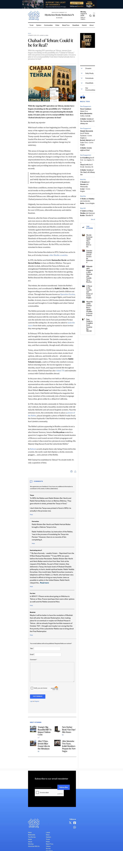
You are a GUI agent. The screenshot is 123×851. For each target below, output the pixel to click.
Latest (48, 833)
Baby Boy (83, 179)
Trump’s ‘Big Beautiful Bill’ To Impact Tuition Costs (45, 731)
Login (31, 701)
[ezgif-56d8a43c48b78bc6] (87, 40)
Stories (48, 849)
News (29, 33)
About (91, 25)
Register (37, 701)
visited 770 (60, 370)
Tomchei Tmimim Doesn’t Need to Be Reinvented (89, 256)
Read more (44, 583)
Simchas (31, 844)
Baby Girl (83, 208)
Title (32, 649)
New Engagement (85, 106)
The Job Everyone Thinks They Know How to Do (89, 241)
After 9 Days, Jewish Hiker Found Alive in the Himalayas (44, 745)
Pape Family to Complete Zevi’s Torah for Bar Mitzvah (89, 325)
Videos (48, 846)
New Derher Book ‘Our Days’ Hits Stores (69, 730)
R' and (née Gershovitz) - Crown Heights (87, 201)
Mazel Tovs (49, 844)
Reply (31, 514)
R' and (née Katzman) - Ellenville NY (87, 213)
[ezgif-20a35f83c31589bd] (61, 4)
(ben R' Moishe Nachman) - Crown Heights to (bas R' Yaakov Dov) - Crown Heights (87, 138)
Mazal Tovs (65, 25)
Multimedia (31, 835)
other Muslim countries (58, 255)
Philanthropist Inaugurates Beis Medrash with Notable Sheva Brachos (89, 274)
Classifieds (75, 25)
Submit (84, 25)
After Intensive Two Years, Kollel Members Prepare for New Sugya (69, 746)
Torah (31, 25)
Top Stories (32, 837)
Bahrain (33, 449)
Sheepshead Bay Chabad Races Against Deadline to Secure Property (89, 308)
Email (32, 654)
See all (93, 219)
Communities (48, 25)
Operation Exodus (67, 294)
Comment (33, 660)
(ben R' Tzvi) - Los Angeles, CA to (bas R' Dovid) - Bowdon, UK (87, 162)
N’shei (57, 25)
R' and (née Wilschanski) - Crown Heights (85, 186)
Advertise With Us (33, 846)
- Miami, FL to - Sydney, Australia (86, 112)
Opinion (38, 25)
